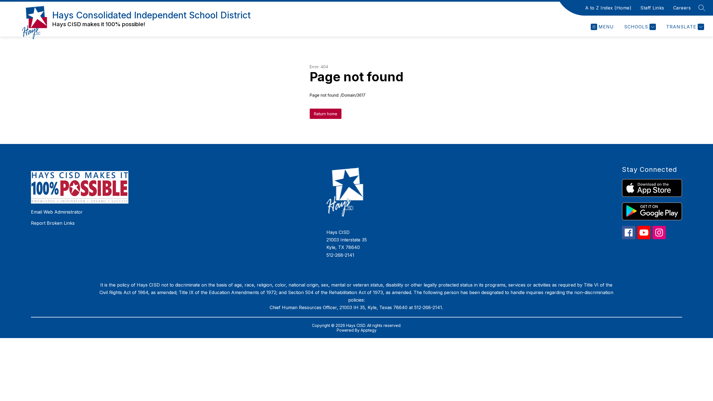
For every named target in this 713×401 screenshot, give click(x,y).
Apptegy (369, 330)
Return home (325, 113)
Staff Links (652, 8)
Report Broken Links (53, 223)
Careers (682, 8)
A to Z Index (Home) (608, 8)
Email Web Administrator (57, 212)
